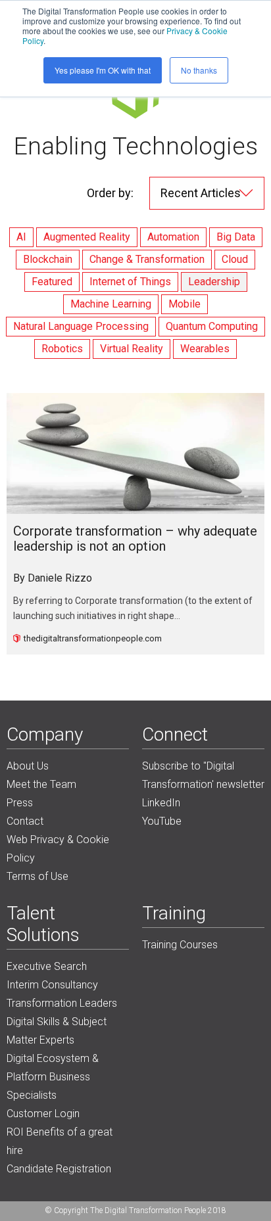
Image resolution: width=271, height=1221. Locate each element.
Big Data (235, 237)
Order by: (110, 193)
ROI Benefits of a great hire (59, 1141)
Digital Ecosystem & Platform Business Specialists (53, 1076)
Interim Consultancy (52, 985)
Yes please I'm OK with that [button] (103, 70)
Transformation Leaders (62, 1003)
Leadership (214, 281)
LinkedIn (161, 802)
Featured (52, 281)
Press (20, 802)
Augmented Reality (86, 237)
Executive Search (47, 966)
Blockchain (47, 259)
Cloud (235, 259)
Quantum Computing (212, 326)
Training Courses (180, 944)
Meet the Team (41, 784)
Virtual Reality (131, 348)
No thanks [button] (199, 70)
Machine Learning (110, 304)
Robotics (62, 348)
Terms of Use (37, 876)
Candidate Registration (59, 1169)
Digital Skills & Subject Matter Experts (57, 1030)
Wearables (205, 348)
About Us (28, 766)
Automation (173, 237)
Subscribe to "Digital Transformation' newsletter (203, 775)
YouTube (162, 821)
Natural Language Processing (81, 326)
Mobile (184, 304)
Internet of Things (130, 281)
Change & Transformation (147, 259)
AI (21, 237)
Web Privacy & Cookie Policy (58, 848)
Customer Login (43, 1113)
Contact (25, 821)
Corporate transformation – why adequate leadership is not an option (135, 539)
